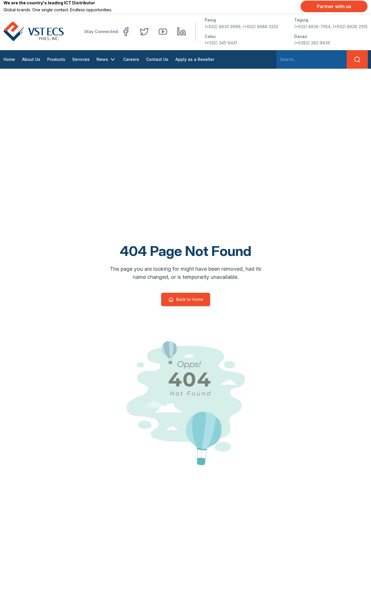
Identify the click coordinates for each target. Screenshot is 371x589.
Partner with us (334, 6)
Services (81, 59)
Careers (131, 59)
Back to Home (189, 299)
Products (56, 59)
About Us (31, 59)
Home (9, 59)
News (102, 59)
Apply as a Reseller (194, 59)
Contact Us (157, 59)
